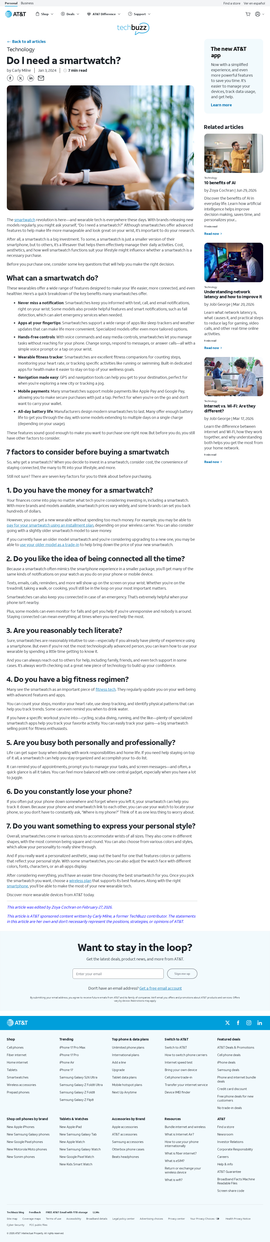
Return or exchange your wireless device (183, 1170)
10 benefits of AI (220, 182)
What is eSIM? (174, 1161)
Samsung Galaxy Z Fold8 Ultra (81, 1085)
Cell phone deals (229, 1055)
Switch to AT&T (176, 1047)
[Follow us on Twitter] (20, 78)
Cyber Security (15, 1224)
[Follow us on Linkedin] (30, 78)
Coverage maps (31, 1218)
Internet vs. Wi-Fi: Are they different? (229, 408)
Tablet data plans (124, 1077)
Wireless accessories (21, 1085)
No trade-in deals (229, 1108)
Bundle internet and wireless (185, 1127)
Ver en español (254, 3)
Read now (211, 233)
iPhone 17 (66, 1070)
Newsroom (225, 1134)
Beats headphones (125, 1156)
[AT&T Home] (15, 14)
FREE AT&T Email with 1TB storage (67, 1212)
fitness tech (106, 689)
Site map (12, 1218)
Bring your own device (181, 1070)
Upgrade (118, 1070)
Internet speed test (179, 1062)
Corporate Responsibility (235, 1149)
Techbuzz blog (15, 1212)
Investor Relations (230, 1142)
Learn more (221, 105)
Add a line (119, 1062)
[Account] (260, 14)
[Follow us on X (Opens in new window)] (227, 1023)
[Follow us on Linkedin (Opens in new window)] (259, 1023)
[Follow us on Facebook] (10, 78)
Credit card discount (232, 1089)
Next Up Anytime (124, 1092)
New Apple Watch (72, 1142)
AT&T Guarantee (229, 1171)
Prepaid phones (18, 1092)
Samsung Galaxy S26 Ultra (78, 1077)
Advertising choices (151, 1218)
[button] (41, 78)
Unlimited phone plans (128, 1047)
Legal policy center (123, 1218)
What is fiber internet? (181, 1153)
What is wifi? (173, 1180)
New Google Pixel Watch (77, 1156)
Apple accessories (125, 1127)
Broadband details (96, 1218)
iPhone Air (67, 1062)
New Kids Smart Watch (76, 1164)
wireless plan (80, 880)
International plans (125, 1055)
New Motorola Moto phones (27, 1149)
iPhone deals (226, 1062)
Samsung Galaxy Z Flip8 (77, 1099)
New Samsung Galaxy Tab (78, 1134)
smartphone (17, 885)
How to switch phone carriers (186, 1055)
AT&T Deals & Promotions (235, 1047)
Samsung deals (228, 1070)
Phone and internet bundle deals (236, 1079)
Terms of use (53, 1218)
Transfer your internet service (186, 1085)
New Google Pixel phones (25, 1142)
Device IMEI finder (177, 1092)
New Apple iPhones (20, 1127)
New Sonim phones (21, 1156)
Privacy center (176, 1218)
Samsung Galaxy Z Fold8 (77, 1092)
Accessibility (73, 1218)
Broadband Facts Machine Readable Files (236, 1181)
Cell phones (15, 1047)
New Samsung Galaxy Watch (80, 1149)
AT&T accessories (124, 1134)
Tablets (12, 1070)
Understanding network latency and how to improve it (233, 294)
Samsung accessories (127, 1142)
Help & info (225, 1164)
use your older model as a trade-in (49, 544)
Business (27, 3)
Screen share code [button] (230, 1190)
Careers (223, 1156)
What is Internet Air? (179, 1134)
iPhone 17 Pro (69, 1055)
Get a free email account (160, 988)
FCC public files (38, 1224)
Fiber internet (16, 1055)
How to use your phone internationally (181, 1144)
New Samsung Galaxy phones (28, 1134)
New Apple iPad (71, 1127)
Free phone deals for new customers (235, 1098)
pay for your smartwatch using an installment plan (50, 525)
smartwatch (24, 219)
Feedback (35, 1212)
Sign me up (182, 974)
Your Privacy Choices (202, 1218)
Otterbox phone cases (128, 1149)
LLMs (96, 1212)
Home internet (17, 1062)
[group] (30, 1039)
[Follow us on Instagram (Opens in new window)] (248, 1023)
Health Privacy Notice (238, 1218)
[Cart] (248, 14)
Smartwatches (17, 1077)
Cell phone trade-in (178, 1077)
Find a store (231, 3)
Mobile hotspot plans (127, 1085)
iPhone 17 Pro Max (72, 1047)
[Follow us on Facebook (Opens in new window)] (238, 1023)
